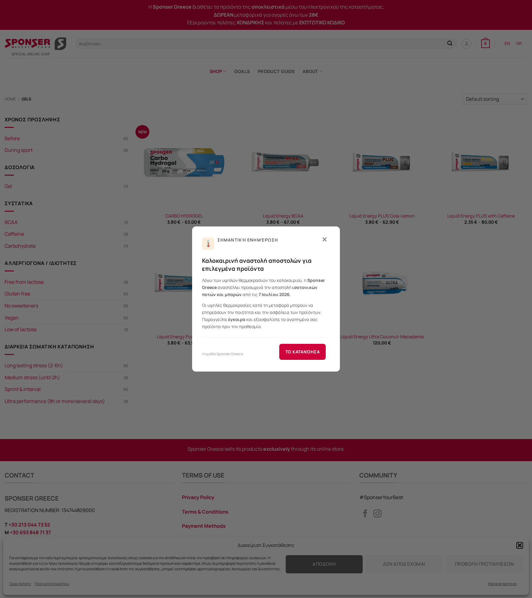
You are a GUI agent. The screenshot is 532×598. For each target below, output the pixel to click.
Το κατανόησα (302, 352)
